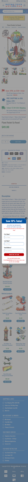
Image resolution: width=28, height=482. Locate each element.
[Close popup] (26, 218)
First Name (7, 234)
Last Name (7, 241)
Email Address (7, 247)
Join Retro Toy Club (14, 254)
